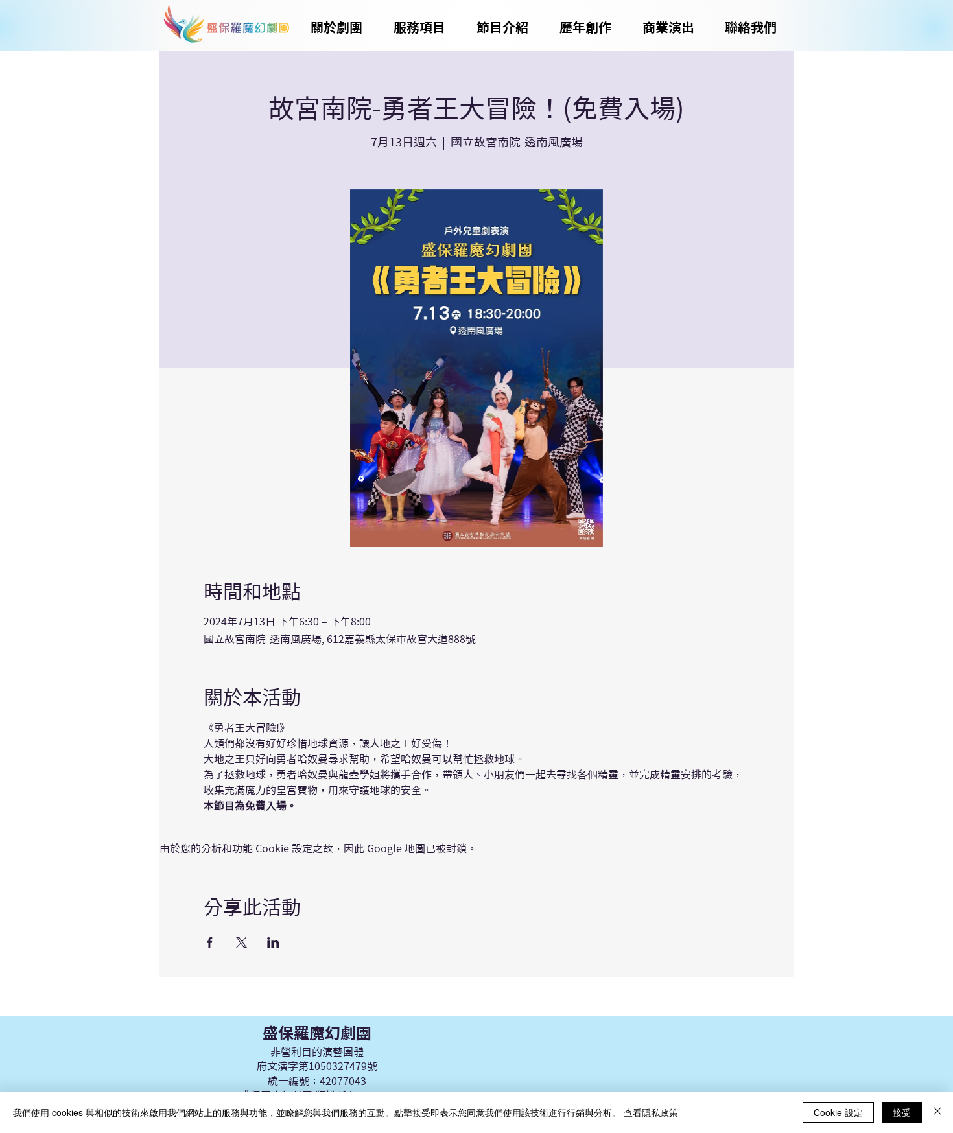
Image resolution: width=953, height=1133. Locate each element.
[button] (502, 27)
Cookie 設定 (838, 1112)
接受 (902, 1112)
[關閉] (937, 1112)
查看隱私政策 (651, 1112)
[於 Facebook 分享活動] (210, 942)
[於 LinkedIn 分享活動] (273, 942)
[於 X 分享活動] (241, 942)
